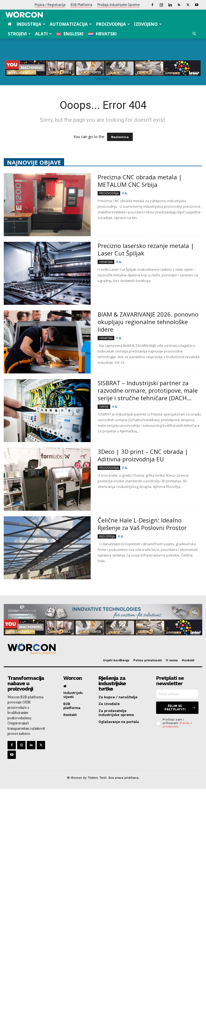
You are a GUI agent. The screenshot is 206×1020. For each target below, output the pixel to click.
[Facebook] (152, 5)
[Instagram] (161, 5)
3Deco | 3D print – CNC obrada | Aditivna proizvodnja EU (143, 455)
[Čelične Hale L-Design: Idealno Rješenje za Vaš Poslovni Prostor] (47, 547)
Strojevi (17, 34)
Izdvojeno (146, 24)
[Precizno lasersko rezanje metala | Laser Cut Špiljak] (47, 273)
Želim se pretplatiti (175, 707)
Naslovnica (120, 137)
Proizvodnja (111, 24)
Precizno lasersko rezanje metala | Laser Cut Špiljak (146, 249)
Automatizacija (69, 24)
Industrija (29, 24)
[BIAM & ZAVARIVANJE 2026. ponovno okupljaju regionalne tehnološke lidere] (47, 341)
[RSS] (179, 5)
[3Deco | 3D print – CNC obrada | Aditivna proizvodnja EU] (47, 479)
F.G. (125, 193)
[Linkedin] (170, 5)
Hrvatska (106, 262)
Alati (41, 34)
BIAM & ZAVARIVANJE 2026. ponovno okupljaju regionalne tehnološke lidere (148, 321)
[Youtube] (197, 5)
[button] (194, 33)
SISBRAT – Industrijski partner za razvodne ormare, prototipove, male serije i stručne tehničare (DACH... (148, 390)
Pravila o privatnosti (177, 724)
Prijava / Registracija (50, 5)
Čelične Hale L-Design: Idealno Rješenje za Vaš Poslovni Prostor (143, 524)
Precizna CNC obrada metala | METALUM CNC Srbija (140, 180)
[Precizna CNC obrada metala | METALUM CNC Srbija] (47, 204)
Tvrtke (104, 407)
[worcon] (101, 648)
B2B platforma (81, 5)
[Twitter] (188, 5)
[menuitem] (70, 34)
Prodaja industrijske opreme (118, 5)
